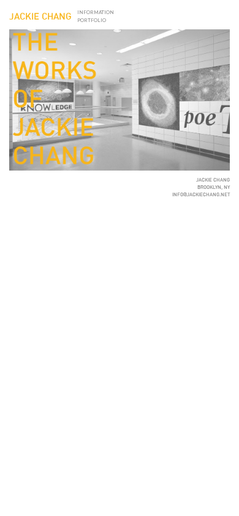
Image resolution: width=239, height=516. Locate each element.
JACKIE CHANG (40, 16)
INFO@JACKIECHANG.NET (201, 195)
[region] (119, 100)
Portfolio (91, 20)
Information (95, 12)
